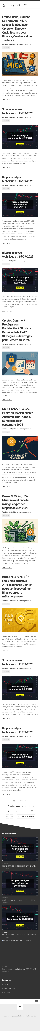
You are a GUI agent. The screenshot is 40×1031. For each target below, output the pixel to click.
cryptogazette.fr (25, 44)
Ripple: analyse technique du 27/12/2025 (18, 900)
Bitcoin (6, 984)
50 (11, 816)
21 (20, 811)
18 (8, 811)
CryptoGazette (20, 5)
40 (7, 816)
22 (24, 811)
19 (12, 811)
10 (29, 806)
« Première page (13, 806)
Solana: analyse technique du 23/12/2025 (19, 969)
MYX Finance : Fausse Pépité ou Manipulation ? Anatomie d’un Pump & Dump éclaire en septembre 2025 (17, 416)
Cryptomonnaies (9, 988)
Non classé (6, 47)
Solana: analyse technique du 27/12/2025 (19, 866)
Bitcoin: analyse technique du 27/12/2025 (19, 935)
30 (32, 811)
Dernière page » (27, 816)
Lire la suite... (7, 100)
